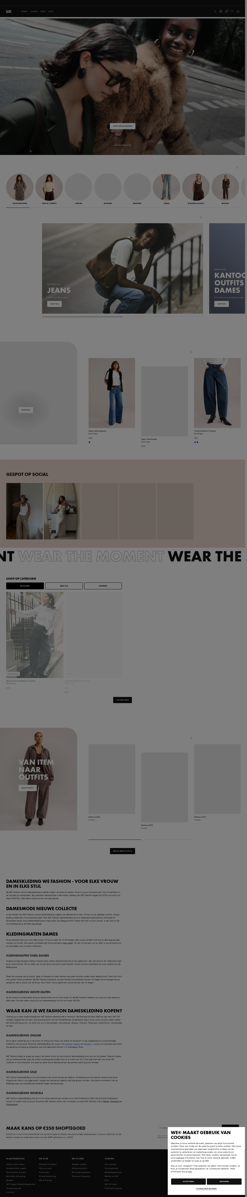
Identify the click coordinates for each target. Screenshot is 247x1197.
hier (190, 1171)
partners (180, 1158)
